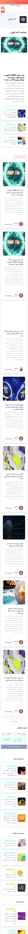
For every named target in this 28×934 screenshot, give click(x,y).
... (14, 102)
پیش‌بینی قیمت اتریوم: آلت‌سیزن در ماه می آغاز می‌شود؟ (10, 142)
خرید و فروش (14, 747)
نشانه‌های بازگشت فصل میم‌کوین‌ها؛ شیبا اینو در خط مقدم (9, 787)
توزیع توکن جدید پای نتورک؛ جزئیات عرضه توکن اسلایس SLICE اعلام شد (9, 115)
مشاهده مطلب (8, 224)
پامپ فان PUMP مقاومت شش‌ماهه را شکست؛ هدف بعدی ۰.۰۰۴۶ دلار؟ (14, 78)
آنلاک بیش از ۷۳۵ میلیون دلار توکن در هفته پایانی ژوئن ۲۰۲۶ (9, 129)
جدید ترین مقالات (20, 157)
